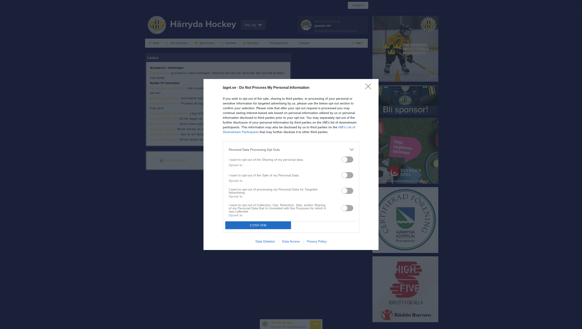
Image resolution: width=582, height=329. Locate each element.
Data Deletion (265, 241)
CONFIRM (258, 225)
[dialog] (291, 164)
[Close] (369, 88)
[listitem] (291, 149)
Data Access (291, 241)
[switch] (347, 159)
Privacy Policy (317, 241)
